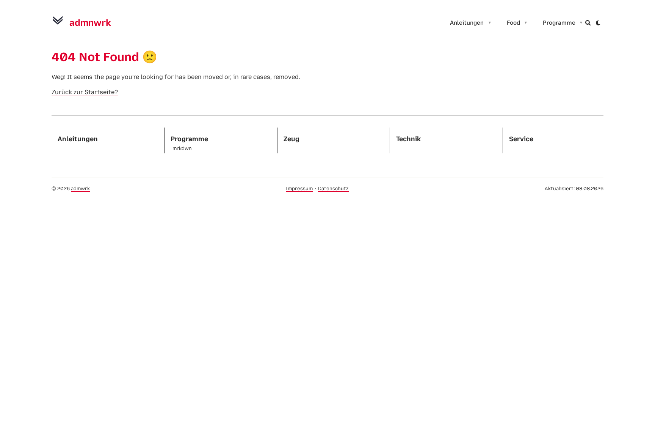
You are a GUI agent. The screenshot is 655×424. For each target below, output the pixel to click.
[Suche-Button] (588, 23)
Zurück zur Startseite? (85, 92)
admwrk (80, 188)
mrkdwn (182, 148)
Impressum (299, 188)
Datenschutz (333, 188)
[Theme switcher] (598, 23)
